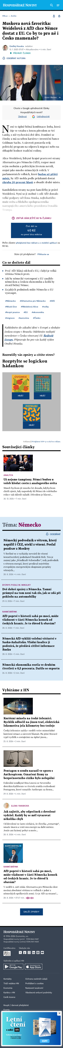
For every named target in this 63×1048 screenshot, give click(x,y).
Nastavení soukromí (34, 988)
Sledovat (22, 117)
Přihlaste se (43, 254)
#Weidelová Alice (29, 306)
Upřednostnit (43, 117)
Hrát (21, 395)
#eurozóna (24, 318)
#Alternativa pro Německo (33, 301)
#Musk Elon (11, 306)
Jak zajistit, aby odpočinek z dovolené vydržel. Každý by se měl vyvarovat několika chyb (30, 815)
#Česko (36, 318)
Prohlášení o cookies (34, 984)
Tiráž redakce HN (11, 984)
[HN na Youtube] (42, 952)
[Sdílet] (53, 16)
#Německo (10, 301)
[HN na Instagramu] (29, 952)
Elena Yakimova (20, 805)
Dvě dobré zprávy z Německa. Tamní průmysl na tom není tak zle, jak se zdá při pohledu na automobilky (31, 593)
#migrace (10, 318)
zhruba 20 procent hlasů (17, 182)
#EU (26, 312)
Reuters (54, 97)
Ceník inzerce (9, 997)
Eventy (7, 1010)
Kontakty (8, 979)
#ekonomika (38, 312)
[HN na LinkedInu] (33, 952)
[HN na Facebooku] (24, 952)
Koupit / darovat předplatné (16, 1005)
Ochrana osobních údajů (36, 979)
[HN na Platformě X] (20, 952)
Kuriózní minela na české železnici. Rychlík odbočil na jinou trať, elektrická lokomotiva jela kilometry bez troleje (31, 722)
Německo (29, 525)
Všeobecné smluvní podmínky (38, 993)
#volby (45, 306)
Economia (8, 988)
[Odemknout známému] (59, 16)
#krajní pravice (12, 312)
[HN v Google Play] (13, 967)
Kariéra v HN (9, 993)
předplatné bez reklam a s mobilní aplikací (36, 242)
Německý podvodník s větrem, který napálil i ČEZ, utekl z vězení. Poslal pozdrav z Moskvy (30, 544)
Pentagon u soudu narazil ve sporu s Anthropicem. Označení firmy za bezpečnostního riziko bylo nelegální (29, 774)
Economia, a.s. (22, 936)
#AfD (52, 301)
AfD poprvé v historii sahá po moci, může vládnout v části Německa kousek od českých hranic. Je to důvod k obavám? (30, 620)
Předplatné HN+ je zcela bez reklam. (46, 441)
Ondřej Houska (16, 46)
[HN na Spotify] (37, 952)
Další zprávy (31, 911)
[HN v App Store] (33, 967)
